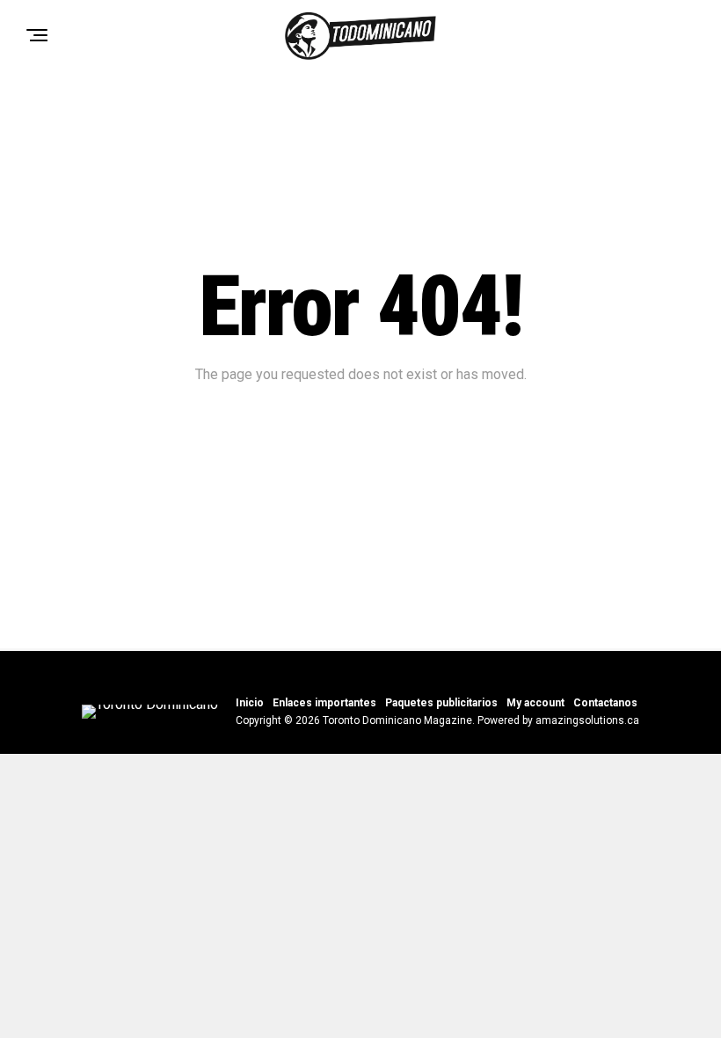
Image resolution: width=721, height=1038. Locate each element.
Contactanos (605, 703)
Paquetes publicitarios (441, 703)
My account (535, 703)
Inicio (250, 703)
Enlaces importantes (324, 703)
